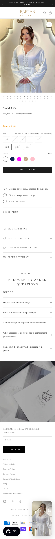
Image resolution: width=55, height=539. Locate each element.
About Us (7, 459)
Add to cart (27, 170)
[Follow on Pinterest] (12, 501)
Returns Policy (9, 469)
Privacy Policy (9, 474)
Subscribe (13, 449)
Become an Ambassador (13, 493)
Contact (6, 488)
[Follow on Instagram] (4, 501)
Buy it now (27, 179)
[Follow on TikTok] (20, 501)
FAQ (5, 483)
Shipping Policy (9, 464)
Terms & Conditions (11, 479)
